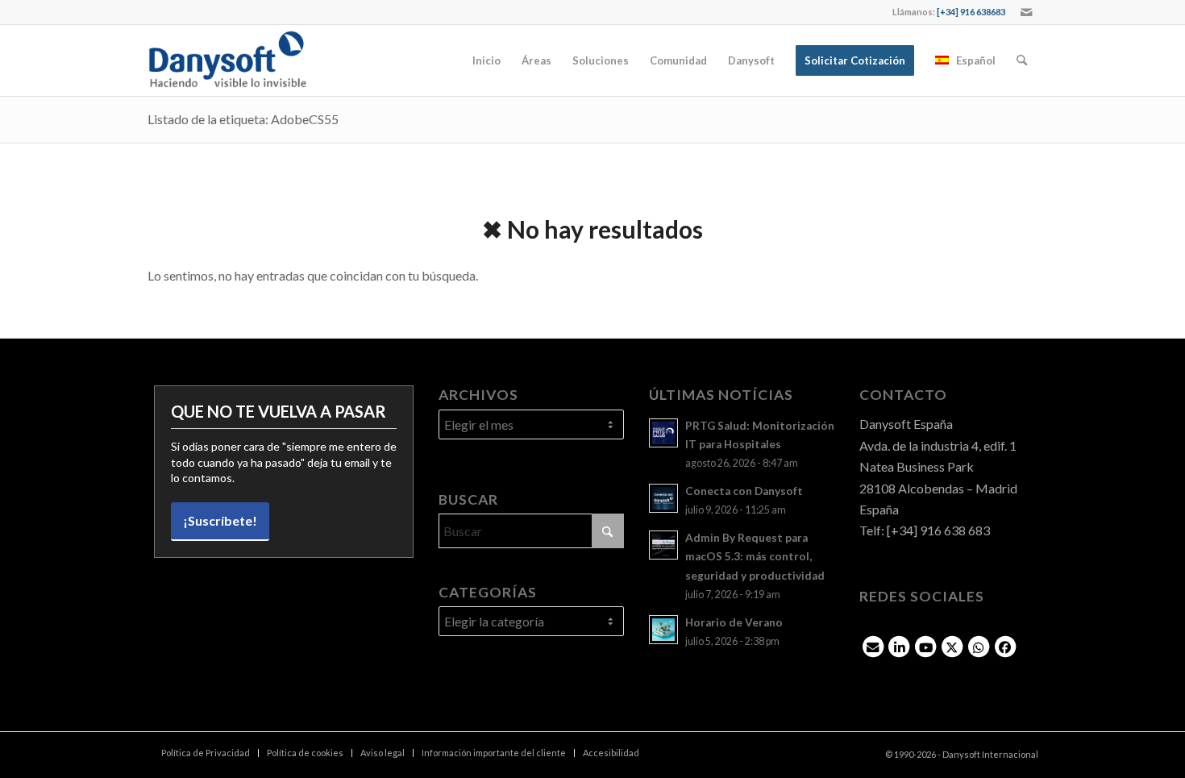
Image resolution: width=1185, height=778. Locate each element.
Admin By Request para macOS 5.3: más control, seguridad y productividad (755, 556)
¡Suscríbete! (220, 520)
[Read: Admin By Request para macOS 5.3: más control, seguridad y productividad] (663, 545)
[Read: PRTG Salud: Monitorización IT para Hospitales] (663, 432)
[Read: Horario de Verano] (663, 629)
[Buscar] (1021, 60)
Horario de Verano (734, 622)
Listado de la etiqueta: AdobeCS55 (243, 119)
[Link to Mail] (1026, 12)
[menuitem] (486, 60)
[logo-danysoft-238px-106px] (227, 60)
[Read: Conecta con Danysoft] (663, 498)
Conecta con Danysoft (744, 491)
